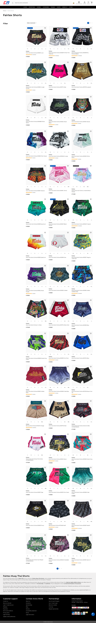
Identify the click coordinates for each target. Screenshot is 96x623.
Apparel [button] (39, 7)
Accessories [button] (46, 7)
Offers (71, 7)
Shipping (5, 607)
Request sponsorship (53, 608)
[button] (93, 614)
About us (28, 601)
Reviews (28, 608)
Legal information (30, 614)
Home (4, 10)
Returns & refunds (7, 603)
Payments (5, 608)
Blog (27, 607)
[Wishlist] (45, 28)
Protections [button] (32, 7)
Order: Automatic (31, 23)
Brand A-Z (64, 7)
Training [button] (53, 7)
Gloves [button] (25, 7)
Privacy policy (6, 612)
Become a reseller (53, 605)
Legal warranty (6, 614)
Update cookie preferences (9, 616)
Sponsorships (29, 605)
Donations (28, 603)
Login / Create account (8, 605)
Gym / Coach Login (53, 603)
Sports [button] (58, 7)
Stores (27, 612)
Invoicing (51, 607)
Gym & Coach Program (54, 601)
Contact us (5, 601)
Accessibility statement (31, 610)
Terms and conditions (8, 610)
